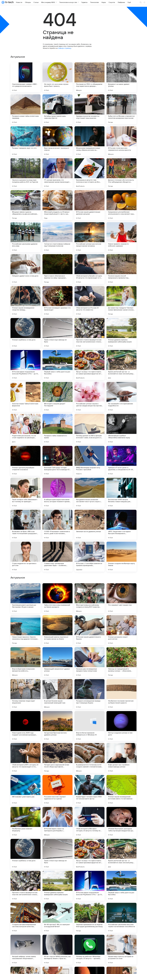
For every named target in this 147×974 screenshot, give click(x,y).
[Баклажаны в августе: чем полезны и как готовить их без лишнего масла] (89, 173)
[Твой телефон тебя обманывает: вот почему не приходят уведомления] (25, 493)
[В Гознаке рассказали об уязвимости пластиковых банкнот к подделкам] (57, 653)
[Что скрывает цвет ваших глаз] (121, 726)
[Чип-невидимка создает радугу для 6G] (89, 621)
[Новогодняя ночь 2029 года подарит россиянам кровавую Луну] (25, 854)
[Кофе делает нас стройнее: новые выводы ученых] (121, 886)
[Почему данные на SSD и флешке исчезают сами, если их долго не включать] (89, 429)
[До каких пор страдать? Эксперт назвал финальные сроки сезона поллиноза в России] (121, 301)
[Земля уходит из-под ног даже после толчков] (25, 684)
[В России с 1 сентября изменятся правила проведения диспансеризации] (89, 557)
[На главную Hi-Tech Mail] (9, 2)
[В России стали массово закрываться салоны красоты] (121, 141)
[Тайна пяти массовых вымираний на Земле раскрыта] (57, 726)
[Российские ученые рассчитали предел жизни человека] (89, 237)
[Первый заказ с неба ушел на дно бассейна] (57, 365)
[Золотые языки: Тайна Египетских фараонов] (25, 397)
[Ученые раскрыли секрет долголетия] (121, 758)
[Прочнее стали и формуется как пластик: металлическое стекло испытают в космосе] (89, 333)
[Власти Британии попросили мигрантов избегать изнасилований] (25, 790)
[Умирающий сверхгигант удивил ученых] (57, 790)
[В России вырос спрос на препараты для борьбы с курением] (57, 950)
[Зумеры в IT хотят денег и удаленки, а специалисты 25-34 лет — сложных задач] (121, 461)
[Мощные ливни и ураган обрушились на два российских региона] (25, 205)
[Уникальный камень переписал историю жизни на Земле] (57, 758)
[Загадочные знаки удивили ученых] (121, 621)
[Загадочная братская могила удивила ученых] (57, 854)
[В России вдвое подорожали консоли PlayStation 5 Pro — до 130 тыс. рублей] (25, 365)
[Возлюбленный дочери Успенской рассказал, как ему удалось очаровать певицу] (25, 589)
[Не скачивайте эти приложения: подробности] (121, 397)
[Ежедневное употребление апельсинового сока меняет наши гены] (121, 205)
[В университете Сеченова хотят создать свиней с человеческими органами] (89, 886)
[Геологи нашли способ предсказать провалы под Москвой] (121, 269)
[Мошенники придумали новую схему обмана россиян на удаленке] (89, 141)
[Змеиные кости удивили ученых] (89, 525)
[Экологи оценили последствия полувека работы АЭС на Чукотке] (25, 173)
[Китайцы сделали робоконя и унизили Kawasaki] (121, 684)
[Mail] (3, 2)
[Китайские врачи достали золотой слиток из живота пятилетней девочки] (89, 684)
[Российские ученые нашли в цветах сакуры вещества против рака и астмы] (89, 397)
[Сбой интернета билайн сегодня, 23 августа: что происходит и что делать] (89, 269)
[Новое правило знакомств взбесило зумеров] (121, 237)
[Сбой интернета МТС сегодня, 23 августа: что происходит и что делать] (25, 886)
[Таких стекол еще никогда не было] (57, 333)
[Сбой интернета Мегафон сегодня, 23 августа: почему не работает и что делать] (89, 950)
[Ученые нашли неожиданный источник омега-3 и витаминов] (121, 918)
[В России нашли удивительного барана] (89, 758)
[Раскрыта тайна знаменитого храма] (57, 429)
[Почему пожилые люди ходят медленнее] (25, 822)
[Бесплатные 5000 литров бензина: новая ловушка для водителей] (121, 493)
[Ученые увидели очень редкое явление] (89, 653)
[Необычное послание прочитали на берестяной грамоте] (121, 822)
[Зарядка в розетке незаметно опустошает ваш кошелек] (89, 109)
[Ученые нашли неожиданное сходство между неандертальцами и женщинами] (25, 301)
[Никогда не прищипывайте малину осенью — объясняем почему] (121, 790)
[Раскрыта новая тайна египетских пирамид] (25, 109)
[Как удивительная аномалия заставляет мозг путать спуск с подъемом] (89, 493)
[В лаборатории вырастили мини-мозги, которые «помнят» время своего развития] (57, 493)
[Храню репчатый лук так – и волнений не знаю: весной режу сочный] (121, 365)
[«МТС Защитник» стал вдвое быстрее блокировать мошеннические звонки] (121, 525)
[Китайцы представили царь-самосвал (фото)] (57, 109)
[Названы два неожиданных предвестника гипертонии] (89, 790)
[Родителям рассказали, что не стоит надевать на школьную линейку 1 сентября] (25, 429)
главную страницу (64, 48)
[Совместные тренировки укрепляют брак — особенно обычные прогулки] (57, 557)
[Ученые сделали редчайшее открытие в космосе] (25, 461)
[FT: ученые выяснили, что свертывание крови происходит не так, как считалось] (57, 173)
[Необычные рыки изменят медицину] (25, 950)
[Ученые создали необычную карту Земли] (121, 557)
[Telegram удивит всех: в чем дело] (25, 269)
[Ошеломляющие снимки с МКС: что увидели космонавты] (25, 77)
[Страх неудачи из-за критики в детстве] (25, 557)
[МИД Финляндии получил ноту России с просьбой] (89, 461)
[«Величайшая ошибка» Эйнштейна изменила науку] (121, 429)
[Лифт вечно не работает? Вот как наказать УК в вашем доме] (57, 684)
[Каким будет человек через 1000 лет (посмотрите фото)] (89, 918)
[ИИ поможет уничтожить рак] (25, 918)
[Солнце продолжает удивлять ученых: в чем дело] (89, 589)
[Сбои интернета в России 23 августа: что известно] (89, 301)
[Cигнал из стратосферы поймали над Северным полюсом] (57, 237)
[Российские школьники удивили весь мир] (25, 237)
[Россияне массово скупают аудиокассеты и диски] (57, 918)
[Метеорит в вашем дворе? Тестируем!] (57, 397)
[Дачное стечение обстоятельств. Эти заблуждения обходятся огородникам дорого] (121, 173)
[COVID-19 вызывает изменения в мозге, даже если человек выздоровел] (57, 525)
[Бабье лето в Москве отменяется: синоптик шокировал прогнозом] (121, 109)
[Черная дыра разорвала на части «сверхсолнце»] (57, 589)
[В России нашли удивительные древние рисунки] (89, 205)
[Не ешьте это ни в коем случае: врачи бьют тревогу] (57, 77)
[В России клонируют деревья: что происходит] (57, 301)
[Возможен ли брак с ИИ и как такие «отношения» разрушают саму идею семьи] (25, 525)
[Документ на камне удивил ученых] (121, 77)
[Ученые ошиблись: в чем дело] (25, 333)
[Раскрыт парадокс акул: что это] (25, 141)
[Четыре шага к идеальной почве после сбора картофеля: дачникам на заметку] (57, 886)
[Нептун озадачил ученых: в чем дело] (121, 854)
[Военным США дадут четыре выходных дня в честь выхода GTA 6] (57, 461)
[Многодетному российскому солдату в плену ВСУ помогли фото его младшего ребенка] (89, 726)
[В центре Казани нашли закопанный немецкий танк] (57, 822)
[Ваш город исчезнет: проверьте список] (57, 141)
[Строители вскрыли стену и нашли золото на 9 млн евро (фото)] (57, 621)
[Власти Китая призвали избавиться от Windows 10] (89, 854)
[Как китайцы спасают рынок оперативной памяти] (25, 653)
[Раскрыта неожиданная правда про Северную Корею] (89, 822)
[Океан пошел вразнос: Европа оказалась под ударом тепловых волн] (25, 758)
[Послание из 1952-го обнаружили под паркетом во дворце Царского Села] (89, 77)
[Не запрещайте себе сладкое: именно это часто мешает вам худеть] (121, 653)
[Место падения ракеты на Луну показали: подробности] (25, 621)
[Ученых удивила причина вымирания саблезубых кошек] (121, 333)
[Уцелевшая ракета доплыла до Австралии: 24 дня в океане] (25, 726)
